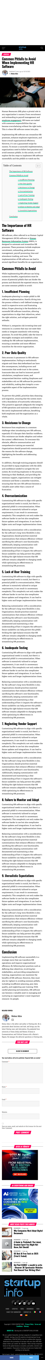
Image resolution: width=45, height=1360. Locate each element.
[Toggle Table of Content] (37, 166)
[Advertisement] (22, 22)
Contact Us (27, 1312)
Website (4, 1112)
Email (4, 1099)
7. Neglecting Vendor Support (28, 203)
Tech (37, 1309)
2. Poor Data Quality (25, 184)
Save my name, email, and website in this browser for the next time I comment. (22, 1127)
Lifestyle (15, 1309)
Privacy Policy (29, 1324)
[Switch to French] (40, 1312)
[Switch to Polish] (21, 1315)
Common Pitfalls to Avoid (18, 175)
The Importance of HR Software (21, 171)
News (22, 1309)
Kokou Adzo (14, 74)
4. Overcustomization (25, 191)
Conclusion (13, 216)
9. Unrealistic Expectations (27, 210)
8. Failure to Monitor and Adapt (29, 207)
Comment (5, 1061)
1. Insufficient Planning (26, 180)
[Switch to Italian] (35, 1312)
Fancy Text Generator (13, 1312)
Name (4, 1087)
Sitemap (26, 1326)
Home (7, 1309)
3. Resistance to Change (26, 187)
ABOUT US (10, 1330)
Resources (30, 1309)
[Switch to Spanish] (26, 1315)
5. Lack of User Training (26, 195)
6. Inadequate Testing (25, 199)
